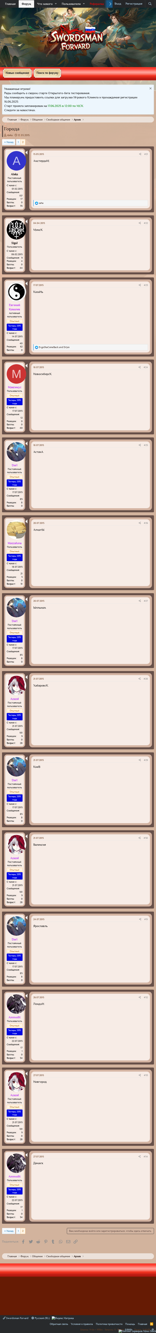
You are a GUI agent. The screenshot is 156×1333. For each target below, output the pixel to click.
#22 (146, 223)
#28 (146, 678)
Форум (26, 3)
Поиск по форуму (47, 72)
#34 (146, 1156)
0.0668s (128, 1329)
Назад (9, 142)
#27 (146, 600)
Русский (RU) (42, 1318)
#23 (146, 285)
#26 (146, 523)
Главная (10, 3)
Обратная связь (59, 1323)
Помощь (130, 1323)
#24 (146, 367)
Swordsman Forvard (16, 1318)
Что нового (45, 3)
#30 (146, 838)
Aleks (10, 135)
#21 (146, 154)
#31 (146, 919)
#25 (146, 445)
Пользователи (71, 3)
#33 (146, 1075)
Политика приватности (109, 1323)
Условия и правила (82, 1323)
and (54, 347)
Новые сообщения (17, 72)
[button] (56, 4)
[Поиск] (150, 4)
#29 (146, 760)
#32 (146, 997)
